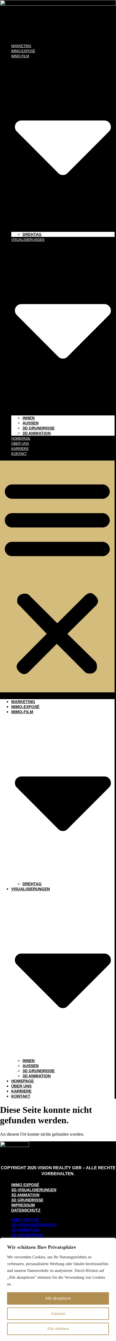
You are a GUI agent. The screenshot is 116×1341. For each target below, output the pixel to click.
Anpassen (58, 1313)
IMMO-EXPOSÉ (23, 51)
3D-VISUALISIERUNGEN (33, 1190)
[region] (58, 1289)
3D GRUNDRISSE (39, 428)
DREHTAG (32, 234)
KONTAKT (19, 454)
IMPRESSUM (23, 1205)
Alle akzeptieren (58, 1298)
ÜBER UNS (20, 444)
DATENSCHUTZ (26, 1210)
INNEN (29, 418)
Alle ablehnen (58, 1329)
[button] (57, 576)
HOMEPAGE (20, 439)
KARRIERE (20, 449)
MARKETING (21, 46)
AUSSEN (31, 423)
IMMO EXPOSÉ (25, 1185)
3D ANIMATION (37, 433)
